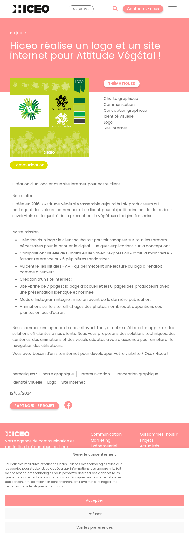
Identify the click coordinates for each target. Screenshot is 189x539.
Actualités (149, 446)
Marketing (100, 440)
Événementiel (104, 446)
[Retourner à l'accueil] (30, 9)
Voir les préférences (94, 527)
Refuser (95, 513)
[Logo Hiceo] (17, 435)
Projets (146, 440)
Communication (106, 434)
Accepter (94, 500)
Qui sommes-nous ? (159, 434)
